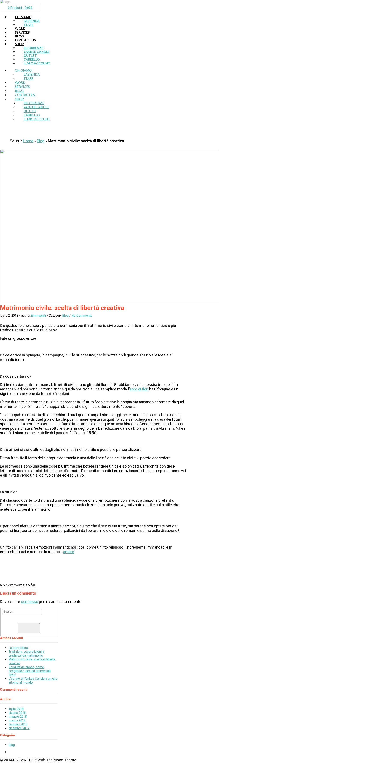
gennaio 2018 (18, 724)
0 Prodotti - (20, 8)
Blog (40, 141)
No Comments (82, 315)
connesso (29, 601)
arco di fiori (139, 389)
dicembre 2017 (19, 728)
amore (68, 551)
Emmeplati (38, 315)
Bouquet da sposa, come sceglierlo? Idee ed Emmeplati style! (30, 671)
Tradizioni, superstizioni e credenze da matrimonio (26, 653)
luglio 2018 (16, 709)
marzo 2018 (17, 720)
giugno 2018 (17, 713)
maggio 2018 (18, 716)
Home (28, 141)
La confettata (18, 648)
